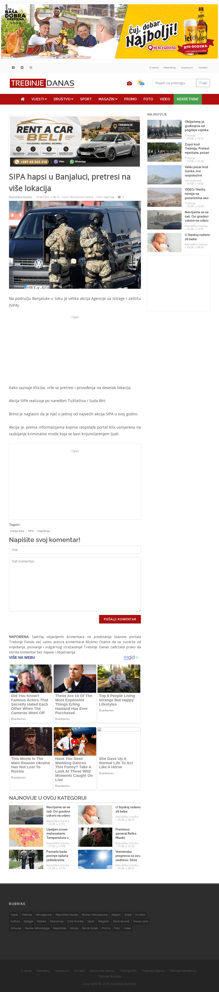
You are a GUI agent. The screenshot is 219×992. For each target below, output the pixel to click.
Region (116, 914)
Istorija (74, 928)
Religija (28, 921)
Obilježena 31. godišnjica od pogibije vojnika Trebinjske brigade (197, 130)
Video (165, 99)
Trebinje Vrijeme (153, 971)
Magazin (107, 99)
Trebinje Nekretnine (183, 971)
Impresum (187, 67)
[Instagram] (31, 67)
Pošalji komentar (120, 619)
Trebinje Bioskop (109, 976)
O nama (153, 67)
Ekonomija (57, 921)
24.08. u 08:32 (125, 868)
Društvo (62, 99)
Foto (148, 99)
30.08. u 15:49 (195, 161)
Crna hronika (75, 921)
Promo (130, 99)
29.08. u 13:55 (56, 824)
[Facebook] (13, 67)
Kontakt (202, 67)
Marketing (170, 67)
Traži (203, 83)
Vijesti (38, 99)
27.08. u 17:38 (56, 846)
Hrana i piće (140, 921)
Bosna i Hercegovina (95, 914)
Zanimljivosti (121, 921)
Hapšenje (44, 531)
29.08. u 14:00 (195, 183)
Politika (41, 921)
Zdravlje (15, 928)
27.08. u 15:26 (125, 846)
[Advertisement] (75, 350)
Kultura (15, 921)
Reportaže (59, 928)
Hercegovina (193, 180)
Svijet (127, 914)
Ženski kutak (90, 928)
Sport (86, 99)
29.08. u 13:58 (195, 206)
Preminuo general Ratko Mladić (125, 833)
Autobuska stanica (102, 971)
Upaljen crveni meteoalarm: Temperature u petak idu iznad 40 (57, 838)
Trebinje (190, 135)
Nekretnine (188, 99)
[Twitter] (22, 67)
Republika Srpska (20, 197)
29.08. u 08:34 (125, 820)
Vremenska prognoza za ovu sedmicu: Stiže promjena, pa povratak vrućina (128, 860)
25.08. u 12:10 (56, 868)
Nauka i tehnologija (37, 928)
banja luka (17, 531)
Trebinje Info (128, 971)
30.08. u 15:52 (195, 138)
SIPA (31, 531)
